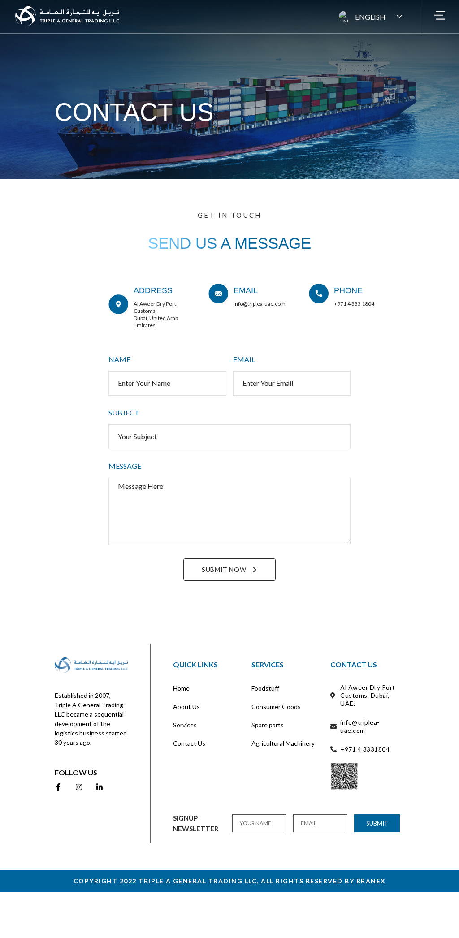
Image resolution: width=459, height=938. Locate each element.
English (370, 17)
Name (119, 359)
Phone (348, 290)
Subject (123, 413)
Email (246, 290)
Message (124, 466)
